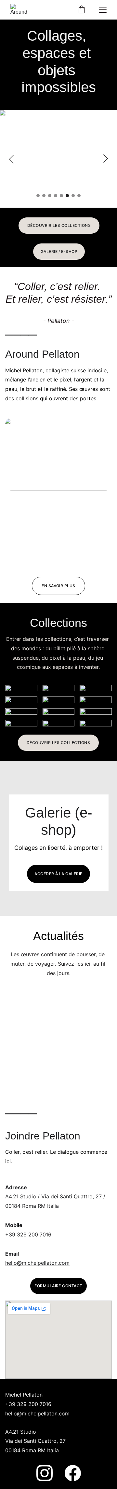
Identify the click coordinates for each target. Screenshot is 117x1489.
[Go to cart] (81, 10)
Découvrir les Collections (59, 225)
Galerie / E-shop (59, 251)
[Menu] (103, 10)
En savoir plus (58, 585)
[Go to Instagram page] (44, 1473)
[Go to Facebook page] (73, 1473)
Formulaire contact (58, 1285)
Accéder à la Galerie (58, 873)
